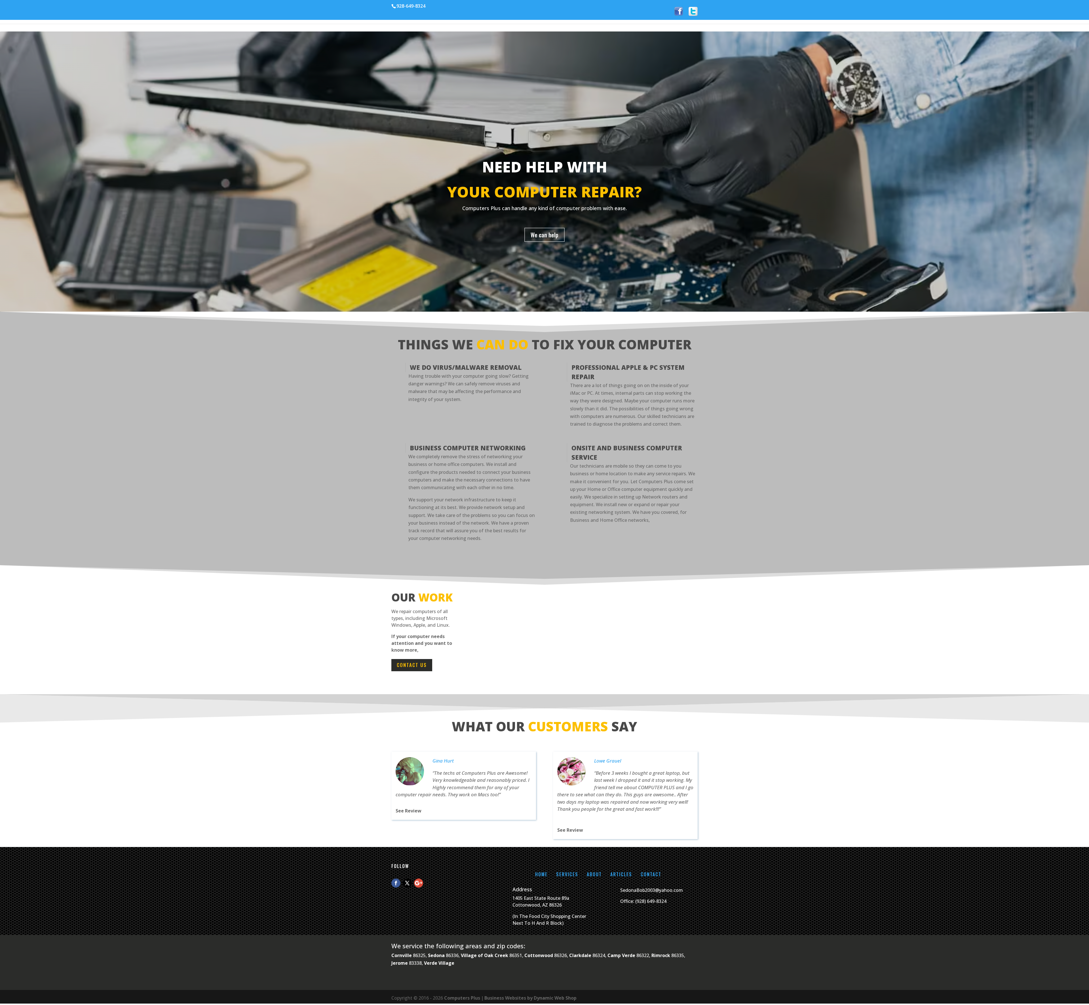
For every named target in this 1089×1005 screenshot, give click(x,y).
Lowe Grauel (607, 760)
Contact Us (412, 664)
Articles (621, 874)
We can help (544, 235)
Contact (651, 874)
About (594, 874)
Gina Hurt (443, 760)
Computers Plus (462, 998)
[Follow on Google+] (418, 883)
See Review (408, 811)
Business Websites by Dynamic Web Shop (530, 998)
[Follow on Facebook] (395, 883)
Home (541, 874)
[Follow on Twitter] (407, 883)
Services (567, 874)
